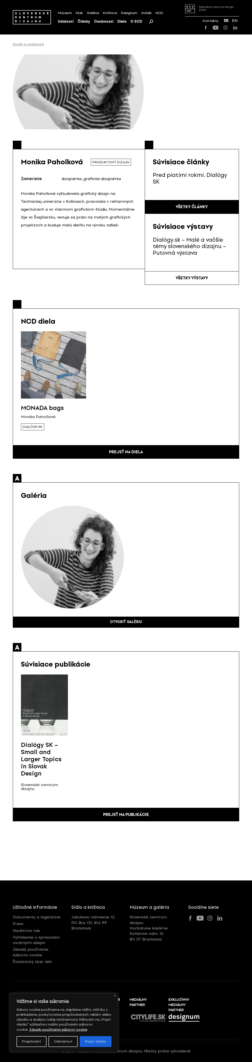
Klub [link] (79, 13)
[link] (32, 17)
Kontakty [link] (210, 21)
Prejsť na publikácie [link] (126, 814)
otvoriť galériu (126, 622)
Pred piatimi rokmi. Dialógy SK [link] (190, 178)
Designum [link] (129, 13)
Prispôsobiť (31, 1041)
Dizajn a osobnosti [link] (28, 44)
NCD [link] (159, 13)
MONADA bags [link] (42, 407)
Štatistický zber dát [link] (32, 961)
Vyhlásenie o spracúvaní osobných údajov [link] (36, 940)
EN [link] (235, 20)
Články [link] (84, 21)
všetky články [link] (192, 206)
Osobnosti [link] (103, 21)
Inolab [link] (146, 13)
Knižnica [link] (110, 13)
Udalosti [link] (66, 21)
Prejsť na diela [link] (126, 452)
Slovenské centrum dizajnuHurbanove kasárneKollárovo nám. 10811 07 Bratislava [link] (149, 928)
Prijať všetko (95, 1041)
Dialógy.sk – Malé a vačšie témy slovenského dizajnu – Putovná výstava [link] (189, 246)
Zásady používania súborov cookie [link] (58, 1030)
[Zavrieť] (115, 996)
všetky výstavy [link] (192, 278)
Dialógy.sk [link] (33, 427)
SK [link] (226, 20)
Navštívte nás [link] (26, 930)
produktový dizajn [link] (111, 162)
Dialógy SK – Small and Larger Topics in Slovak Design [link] (41, 759)
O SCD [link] (136, 21)
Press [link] (18, 923)
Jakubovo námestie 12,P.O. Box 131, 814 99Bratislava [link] (93, 922)
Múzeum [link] (65, 13)
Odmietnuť (63, 1041)
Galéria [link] (93, 13)
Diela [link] (121, 21)
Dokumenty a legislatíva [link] (36, 917)
